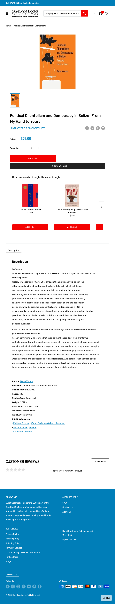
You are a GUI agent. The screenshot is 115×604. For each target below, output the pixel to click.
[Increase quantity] (39, 148)
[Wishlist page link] (106, 13)
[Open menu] (7, 13)
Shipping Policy (13, 543)
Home (8, 26)
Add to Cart (30, 227)
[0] (100, 13)
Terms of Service (14, 547)
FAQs (64, 502)
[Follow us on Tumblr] (40, 586)
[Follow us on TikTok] (34, 586)
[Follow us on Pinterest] (24, 586)
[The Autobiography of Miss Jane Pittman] (72, 195)
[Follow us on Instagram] (18, 586)
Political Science (21, 423)
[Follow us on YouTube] (29, 586)
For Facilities (12, 556)
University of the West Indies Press (27, 128)
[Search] (84, 13)
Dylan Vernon (26, 381)
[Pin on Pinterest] (92, 128)
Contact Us (67, 507)
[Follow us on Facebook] (8, 586)
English (10, 574)
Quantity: (14, 148)
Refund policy (12, 538)
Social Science (20, 427)
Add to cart (33, 158)
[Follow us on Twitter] (13, 586)
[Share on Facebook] (87, 128)
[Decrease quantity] (24, 148)
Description (13, 250)
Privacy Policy (12, 534)
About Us (66, 511)
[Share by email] (103, 128)
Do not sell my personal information (23, 552)
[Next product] (101, 207)
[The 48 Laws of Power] (30, 195)
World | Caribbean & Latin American (48, 423)
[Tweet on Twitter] (98, 128)
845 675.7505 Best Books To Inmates (22, 3)
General (32, 427)
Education (18, 431)
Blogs (8, 561)
